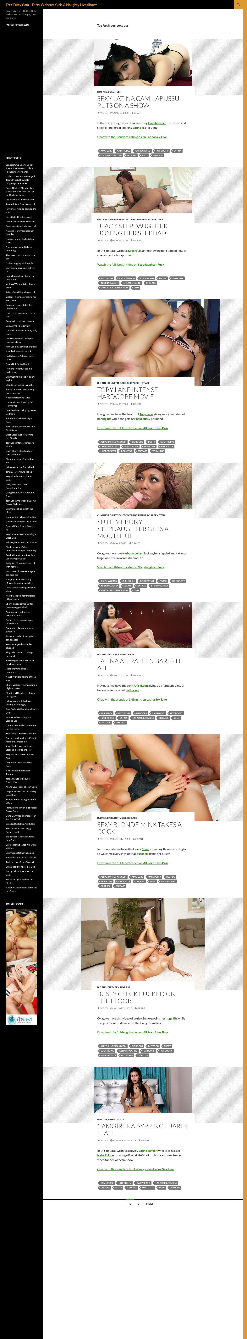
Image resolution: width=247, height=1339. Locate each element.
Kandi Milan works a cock (18, 351)
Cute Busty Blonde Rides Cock (21, 866)
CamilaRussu (142, 150)
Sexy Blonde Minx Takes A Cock (139, 827)
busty (151, 442)
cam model (123, 150)
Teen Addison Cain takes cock (20, 204)
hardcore (177, 278)
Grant (138, 112)
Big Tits (102, 382)
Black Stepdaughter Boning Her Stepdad (132, 229)
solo (144, 155)
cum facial (128, 581)
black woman (126, 278)
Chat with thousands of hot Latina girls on (135, 1169)
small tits (148, 1187)
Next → (151, 1203)
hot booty (162, 150)
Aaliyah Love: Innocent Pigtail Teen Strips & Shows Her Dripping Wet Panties (20, 180)
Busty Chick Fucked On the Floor (136, 997)
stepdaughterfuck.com (114, 287)
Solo (111, 91)
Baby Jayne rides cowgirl (18, 325)
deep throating (109, 446)
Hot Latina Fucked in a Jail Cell (21, 857)
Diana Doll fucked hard (17, 364)
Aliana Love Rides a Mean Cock (21, 786)
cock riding (147, 278)
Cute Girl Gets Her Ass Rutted (20, 823)
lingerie (140, 881)
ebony (162, 278)
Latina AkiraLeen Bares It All (139, 664)
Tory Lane (158, 451)
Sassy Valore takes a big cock (20, 321)
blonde (170, 876)
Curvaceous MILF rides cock (20, 199)
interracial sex (109, 283)
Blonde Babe (105, 817)
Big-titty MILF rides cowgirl (19, 216)
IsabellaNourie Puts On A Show (21, 521)
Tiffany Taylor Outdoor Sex (19, 471)
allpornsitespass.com (113, 442)
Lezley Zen (127, 1055)
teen (136, 287)
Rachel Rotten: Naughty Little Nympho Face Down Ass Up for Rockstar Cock (20, 191)
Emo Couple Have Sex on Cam (21, 733)
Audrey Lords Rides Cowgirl (20, 862)
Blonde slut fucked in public (20, 384)
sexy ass (131, 155)
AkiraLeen (106, 713)
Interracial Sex (146, 219)
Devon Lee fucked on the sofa (20, 221)
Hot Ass (102, 91)
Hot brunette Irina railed (18, 397)
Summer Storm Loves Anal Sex (21, 516)
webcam (157, 155)
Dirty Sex (103, 219)
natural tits (168, 881)
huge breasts (108, 451)
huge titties (107, 718)
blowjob (153, 1046)
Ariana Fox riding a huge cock (20, 292)
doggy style (131, 446)
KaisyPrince (143, 1183)
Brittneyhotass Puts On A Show (21, 542)
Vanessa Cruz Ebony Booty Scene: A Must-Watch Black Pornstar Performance (19, 168)
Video (104, 112)
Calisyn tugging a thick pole (19, 263)
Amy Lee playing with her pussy (21, 346)
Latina (177, 150)
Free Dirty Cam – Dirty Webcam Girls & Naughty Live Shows (51, 5)
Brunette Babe (116, 382)
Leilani (127, 585)
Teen (118, 91)
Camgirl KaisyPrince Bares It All (142, 1129)
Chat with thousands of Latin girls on (132, 137)
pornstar (126, 451)
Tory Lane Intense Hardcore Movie (127, 393)
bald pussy (107, 278)
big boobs (137, 442)
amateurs (106, 150)
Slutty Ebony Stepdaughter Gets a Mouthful (132, 529)
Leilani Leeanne (132, 283)
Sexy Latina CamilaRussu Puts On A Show (138, 101)
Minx (152, 881)
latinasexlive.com (111, 155)
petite (118, 1187)
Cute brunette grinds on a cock (21, 226)
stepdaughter (159, 585)
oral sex (105, 886)
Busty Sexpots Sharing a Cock (20, 852)
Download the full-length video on (132, 428)
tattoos (105, 722)
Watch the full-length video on (130, 264)
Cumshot (103, 515)
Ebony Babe (117, 219)
